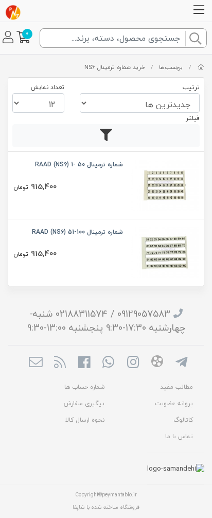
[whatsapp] (108, 363)
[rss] (59, 363)
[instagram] (133, 363)
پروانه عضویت (174, 403)
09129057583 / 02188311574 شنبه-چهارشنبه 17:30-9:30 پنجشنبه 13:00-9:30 (106, 321)
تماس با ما (179, 436)
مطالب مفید (176, 387)
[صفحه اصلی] (201, 67)
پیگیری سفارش (84, 403)
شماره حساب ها (84, 387)
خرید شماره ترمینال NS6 (114, 67)
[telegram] (181, 363)
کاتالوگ (183, 420)
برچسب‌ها (171, 67)
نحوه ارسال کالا (84, 420)
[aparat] (157, 363)
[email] (35, 363)
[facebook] (84, 363)
